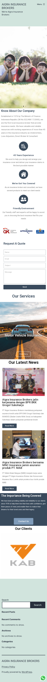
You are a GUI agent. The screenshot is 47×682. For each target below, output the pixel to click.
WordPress (27, 672)
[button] (21, 106)
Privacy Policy (8, 666)
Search (5, 600)
